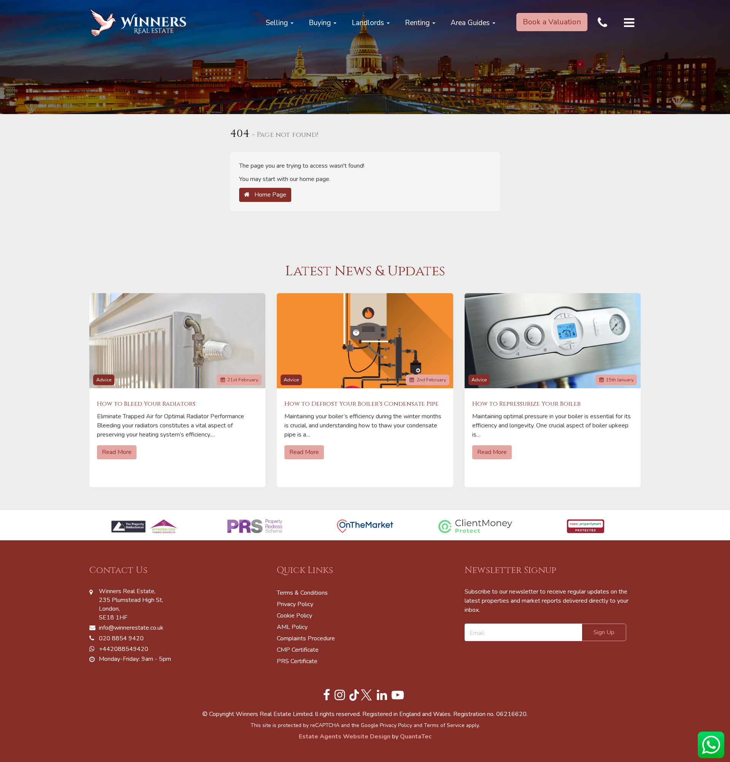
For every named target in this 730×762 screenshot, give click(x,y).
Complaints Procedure (306, 638)
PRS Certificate (297, 661)
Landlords (369, 23)
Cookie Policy (294, 615)
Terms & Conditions (302, 593)
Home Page (268, 194)
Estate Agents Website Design (344, 736)
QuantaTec (416, 736)
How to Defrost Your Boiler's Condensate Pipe (361, 404)
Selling (278, 23)
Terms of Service (444, 725)
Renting (418, 23)
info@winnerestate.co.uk (131, 628)
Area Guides (471, 23)
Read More (117, 452)
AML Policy (292, 627)
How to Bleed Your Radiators (146, 404)
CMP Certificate (298, 650)
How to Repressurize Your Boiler (526, 404)
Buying (321, 23)
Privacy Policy (295, 604)
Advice (103, 379)
